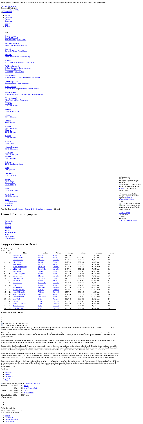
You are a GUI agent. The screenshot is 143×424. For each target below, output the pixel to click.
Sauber (40, 271)
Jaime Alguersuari (23, 83)
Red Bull (41, 255)
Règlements (9, 203)
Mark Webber (21, 40)
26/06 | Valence (10, 142)
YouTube (16, 10)
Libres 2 (8, 227)
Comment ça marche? (126, 199)
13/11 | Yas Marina (11, 195)
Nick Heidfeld (10, 62)
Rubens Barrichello (11, 68)
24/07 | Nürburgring (12, 153)
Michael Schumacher (12, 57)
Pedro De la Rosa (34, 77)
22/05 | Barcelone (11, 127)
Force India (42, 269)
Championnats (10, 238)
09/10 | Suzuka (10, 180)
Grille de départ (10, 232)
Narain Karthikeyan (11, 94)
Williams (41, 290)
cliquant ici (128, 198)
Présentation (9, 221)
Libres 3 (8, 229)
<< (6, 219)
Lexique (7, 23)
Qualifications (28, 393)
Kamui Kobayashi (11, 77)
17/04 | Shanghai (10, 116)
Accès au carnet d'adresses (128, 220)
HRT (40, 306)
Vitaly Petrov (20, 62)
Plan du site (9, 417)
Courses (8, 102)
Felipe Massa (22, 51)
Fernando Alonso (11, 51)
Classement (9, 234)
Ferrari (40, 257)
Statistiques (8, 21)
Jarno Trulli (23, 89)
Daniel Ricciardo (37, 94)
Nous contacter (10, 421)
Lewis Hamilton (10, 45)
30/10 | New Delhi (11, 189)
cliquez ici (122, 188)
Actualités (8, 17)
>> (6, 240)
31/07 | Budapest (10, 157)
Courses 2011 (29, 209)
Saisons (7, 19)
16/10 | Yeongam (10, 184)
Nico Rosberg (25, 57)
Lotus (40, 294)
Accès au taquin (124, 213)
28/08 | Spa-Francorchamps (14, 163)
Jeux (6, 25)
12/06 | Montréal (10, 137)
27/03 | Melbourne (11, 104)
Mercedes (56, 260)
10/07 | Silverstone (11, 148)
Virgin (40, 301)
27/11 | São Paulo (11, 201)
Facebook (4, 10)
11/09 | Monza (10, 169)
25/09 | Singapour (11, 174)
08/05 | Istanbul (10, 121)
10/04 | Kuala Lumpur (12, 110)
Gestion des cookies (11, 419)
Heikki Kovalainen (11, 89)
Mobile (7, 27)
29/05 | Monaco (10, 131)
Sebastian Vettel (10, 40)
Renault (55, 255)
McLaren (41, 260)
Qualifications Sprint (31, 388)
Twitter (10, 10)
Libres (26, 386)
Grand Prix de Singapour (44, 209)
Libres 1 (8, 225)
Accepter (14, 6)
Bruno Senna (30, 62)
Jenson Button (22, 45)
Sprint (26, 390)
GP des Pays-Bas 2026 (32, 383)
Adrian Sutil (9, 72)
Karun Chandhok (33, 89)
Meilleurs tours (10, 236)
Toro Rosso (42, 278)
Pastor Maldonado (25, 68)
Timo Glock (9, 100)
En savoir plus (5, 6)
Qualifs (7, 230)
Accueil (7, 15)
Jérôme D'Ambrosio (21, 100)
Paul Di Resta (19, 72)
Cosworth (56, 290)
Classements (9, 205)
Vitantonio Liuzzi (25, 94)
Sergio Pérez (23, 77)
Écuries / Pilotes (10, 36)
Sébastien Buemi (10, 83)
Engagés (8, 223)
